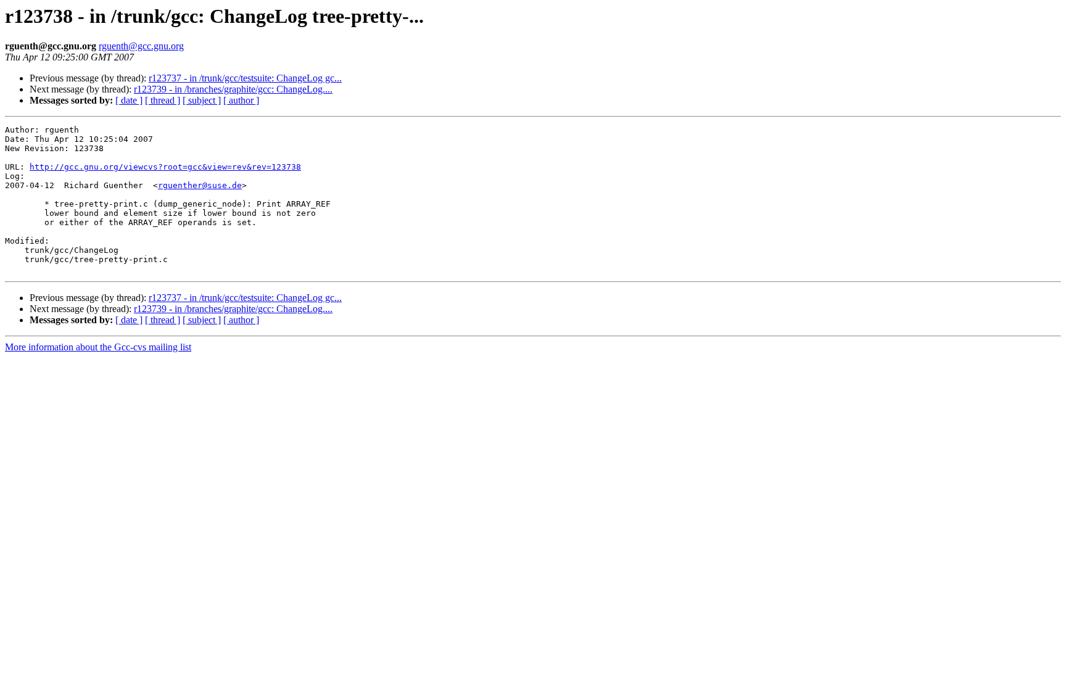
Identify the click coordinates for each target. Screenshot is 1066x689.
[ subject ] (202, 100)
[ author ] (241, 100)
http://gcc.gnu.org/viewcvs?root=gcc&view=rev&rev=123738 (165, 166)
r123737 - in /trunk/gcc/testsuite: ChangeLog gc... (245, 78)
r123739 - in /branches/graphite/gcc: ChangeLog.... (233, 89)
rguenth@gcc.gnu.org (141, 46)
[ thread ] (162, 100)
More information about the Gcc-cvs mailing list (98, 347)
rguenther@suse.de (200, 185)
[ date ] (129, 100)
